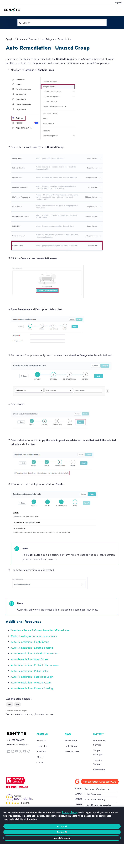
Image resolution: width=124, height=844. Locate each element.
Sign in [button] (118, 2)
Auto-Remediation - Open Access (29, 659)
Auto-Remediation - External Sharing (32, 647)
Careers (40, 762)
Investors (41, 751)
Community (99, 769)
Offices (39, 756)
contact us (47, 714)
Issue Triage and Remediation (55, 38)
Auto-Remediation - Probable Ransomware (35, 665)
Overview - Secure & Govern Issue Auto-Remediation (40, 630)
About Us (41, 740)
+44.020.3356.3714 (21, 744)
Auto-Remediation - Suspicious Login (32, 676)
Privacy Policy (70, 812)
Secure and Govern (26, 38)
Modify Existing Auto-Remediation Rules (34, 636)
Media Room (71, 740)
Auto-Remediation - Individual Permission (34, 653)
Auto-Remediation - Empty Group (30, 641)
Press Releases (72, 751)
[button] (9, 704)
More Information (62, 838)
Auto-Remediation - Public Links (29, 670)
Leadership (41, 745)
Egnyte (9, 38)
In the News (71, 745)
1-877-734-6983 (17, 740)
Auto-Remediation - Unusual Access (31, 682)
